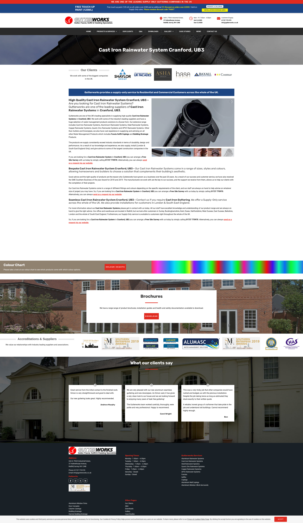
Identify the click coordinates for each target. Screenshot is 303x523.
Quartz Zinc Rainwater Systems (193, 466)
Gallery (127, 511)
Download (151, 316)
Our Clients (129, 503)
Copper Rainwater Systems (191, 469)
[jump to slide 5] (214, 152)
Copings (184, 480)
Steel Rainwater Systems (190, 464)
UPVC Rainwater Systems (190, 472)
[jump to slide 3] (186, 152)
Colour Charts (115, 267)
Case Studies (130, 514)
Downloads (129, 509)
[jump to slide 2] (172, 152)
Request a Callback (214, 6)
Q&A (126, 506)
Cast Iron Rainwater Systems (192, 461)
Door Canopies (74, 506)
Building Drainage (75, 511)
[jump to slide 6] (228, 152)
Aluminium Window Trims (78, 503)
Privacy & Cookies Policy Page (198, 519)
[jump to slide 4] (200, 152)
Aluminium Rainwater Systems (192, 458)
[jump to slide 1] (158, 152)
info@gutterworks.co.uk (229, 22)
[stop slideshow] (193, 144)
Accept (280, 519)
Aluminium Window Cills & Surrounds (194, 485)
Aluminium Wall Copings (190, 482)
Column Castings (75, 509)
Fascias (184, 474)
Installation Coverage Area (214, 10)
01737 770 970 (226, 20)
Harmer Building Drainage (78, 514)
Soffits (183, 477)
